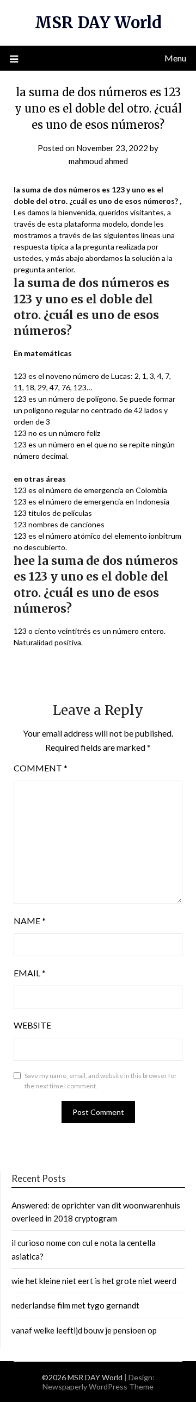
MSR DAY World (98, 23)
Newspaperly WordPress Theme (98, 1386)
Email (30, 973)
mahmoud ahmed (98, 161)
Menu (175, 58)
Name (30, 920)
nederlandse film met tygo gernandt (75, 1305)
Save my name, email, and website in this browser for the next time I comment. (100, 1081)
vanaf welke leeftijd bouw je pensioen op (84, 1330)
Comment (41, 768)
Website (32, 1025)
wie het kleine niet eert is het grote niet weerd (93, 1281)
